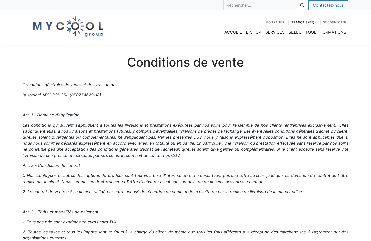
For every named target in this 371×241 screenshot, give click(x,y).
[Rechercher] (302, 5)
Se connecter (334, 22)
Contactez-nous (328, 5)
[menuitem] (233, 32)
